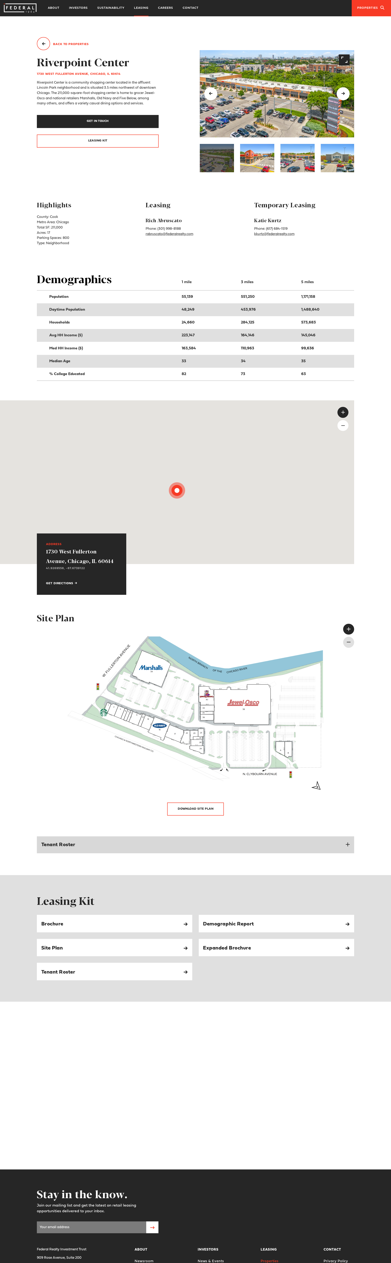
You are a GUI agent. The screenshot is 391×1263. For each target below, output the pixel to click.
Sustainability (110, 8)
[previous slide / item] (210, 93)
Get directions (60, 583)
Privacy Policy (336, 1261)
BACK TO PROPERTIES (70, 44)
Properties (270, 1261)
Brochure (52, 924)
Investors (78, 8)
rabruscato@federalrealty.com (169, 234)
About (53, 8)
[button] (217, 158)
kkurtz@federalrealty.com (274, 234)
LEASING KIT (98, 140)
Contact (191, 8)
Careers (165, 8)
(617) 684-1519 (277, 229)
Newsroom (144, 1261)
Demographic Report (228, 924)
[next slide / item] (343, 93)
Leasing (141, 8)
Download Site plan (195, 808)
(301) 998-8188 (169, 229)
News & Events (211, 1261)
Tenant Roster (58, 972)
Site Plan (52, 948)
